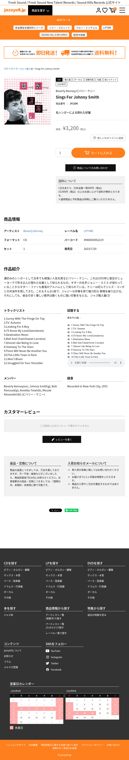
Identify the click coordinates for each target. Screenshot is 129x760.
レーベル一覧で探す (56, 633)
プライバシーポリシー (92, 744)
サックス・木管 (12, 575)
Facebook (56, 669)
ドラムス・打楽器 (13, 586)
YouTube (55, 651)
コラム (7, 661)
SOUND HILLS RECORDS (54, 34)
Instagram (56, 657)
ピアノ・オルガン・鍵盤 (17, 569)
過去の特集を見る (97, 614)
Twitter (54, 663)
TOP (6, 68)
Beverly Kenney (33, 231)
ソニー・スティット (59, 27)
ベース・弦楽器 (12, 580)
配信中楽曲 (79, 34)
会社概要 (33, 744)
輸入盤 (29, 68)
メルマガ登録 (11, 667)
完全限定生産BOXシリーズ (29, 27)
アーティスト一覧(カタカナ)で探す (55, 625)
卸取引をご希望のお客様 (65, 748)
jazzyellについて (13, 650)
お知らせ (8, 656)
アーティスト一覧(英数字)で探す (55, 616)
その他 (7, 597)
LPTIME (107, 27)
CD (11, 68)
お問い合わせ (113, 744)
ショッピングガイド (16, 744)
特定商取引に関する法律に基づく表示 (59, 744)
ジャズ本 (8, 614)
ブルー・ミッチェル (86, 27)
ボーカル (19, 68)
